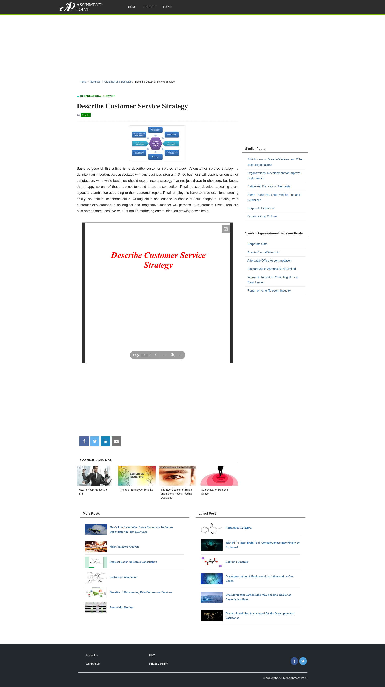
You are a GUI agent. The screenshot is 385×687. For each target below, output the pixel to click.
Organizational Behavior (98, 95)
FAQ (152, 655)
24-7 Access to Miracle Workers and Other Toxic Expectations (275, 162)
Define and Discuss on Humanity (269, 186)
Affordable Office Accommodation (269, 260)
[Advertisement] (192, 46)
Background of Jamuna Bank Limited (271, 268)
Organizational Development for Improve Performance (273, 175)
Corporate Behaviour (261, 208)
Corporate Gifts (257, 244)
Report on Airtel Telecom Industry (269, 290)
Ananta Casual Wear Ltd (263, 252)
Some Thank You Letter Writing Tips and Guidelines (273, 197)
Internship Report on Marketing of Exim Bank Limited (273, 279)
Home (132, 7)
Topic (167, 7)
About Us (92, 655)
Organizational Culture (262, 216)
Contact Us (93, 663)
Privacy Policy (158, 663)
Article (85, 115)
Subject (150, 7)
